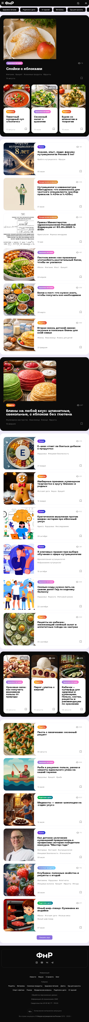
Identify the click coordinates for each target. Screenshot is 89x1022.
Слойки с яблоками (24, 69)
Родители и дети (29, 10)
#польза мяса (64, 915)
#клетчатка (64, 880)
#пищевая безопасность (58, 454)
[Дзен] (36, 963)
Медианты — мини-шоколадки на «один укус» (59, 804)
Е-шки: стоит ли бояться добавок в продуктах (59, 447)
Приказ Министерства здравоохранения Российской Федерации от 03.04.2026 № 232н (56, 226)
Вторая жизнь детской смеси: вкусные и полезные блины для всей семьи (57, 330)
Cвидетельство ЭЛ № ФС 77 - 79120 (44, 1003)
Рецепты (10, 111)
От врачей (45, 10)
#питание (10, 74)
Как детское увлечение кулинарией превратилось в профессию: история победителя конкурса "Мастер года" (58, 841)
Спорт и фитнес (18, 990)
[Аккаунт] (86, 3)
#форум (62, 159)
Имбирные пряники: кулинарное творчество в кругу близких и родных (58, 484)
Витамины (60, 10)
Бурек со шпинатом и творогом (69, 119)
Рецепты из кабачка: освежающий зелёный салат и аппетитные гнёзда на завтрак (57, 624)
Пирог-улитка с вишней (44, 688)
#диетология (43, 234)
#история (52, 850)
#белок (40, 267)
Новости (33, 977)
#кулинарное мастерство (17, 420)
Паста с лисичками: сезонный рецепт (57, 733)
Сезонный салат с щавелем (40, 119)
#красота (52, 597)
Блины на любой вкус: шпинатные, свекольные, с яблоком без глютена (39, 412)
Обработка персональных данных (44, 995)
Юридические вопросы (48, 182)
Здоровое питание (9, 10)
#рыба (59, 777)
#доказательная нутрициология (51, 559)
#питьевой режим (65, 597)
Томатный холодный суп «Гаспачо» (15, 119)
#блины (40, 338)
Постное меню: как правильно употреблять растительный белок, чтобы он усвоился (59, 260)
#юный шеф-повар (45, 919)
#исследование (62, 526)
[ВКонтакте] (47, 963)
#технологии (65, 853)
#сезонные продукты (33, 74)
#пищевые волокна (45, 884)
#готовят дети (43, 491)
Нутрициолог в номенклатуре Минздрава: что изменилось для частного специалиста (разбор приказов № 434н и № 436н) (58, 191)
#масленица (50, 338)
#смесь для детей (64, 338)
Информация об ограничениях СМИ (44, 999)
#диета (40, 526)
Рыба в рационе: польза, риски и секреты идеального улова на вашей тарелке (58, 769)
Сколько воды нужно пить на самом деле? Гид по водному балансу (56, 589)
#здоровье (42, 454)
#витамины (42, 880)
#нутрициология (65, 850)
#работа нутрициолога (47, 159)
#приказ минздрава (58, 234)
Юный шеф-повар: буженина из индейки (58, 909)
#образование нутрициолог (49, 562)
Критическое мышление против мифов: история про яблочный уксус (57, 519)
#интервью (42, 850)
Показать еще (44, 937)
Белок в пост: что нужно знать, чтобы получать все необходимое (59, 294)
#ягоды (76, 884)
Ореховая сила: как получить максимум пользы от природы (16, 692)
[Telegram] (52, 963)
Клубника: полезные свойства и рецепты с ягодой (58, 874)
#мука (53, 491)
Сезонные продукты (46, 868)
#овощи (44, 420)
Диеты (63, 986)
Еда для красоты (76, 10)
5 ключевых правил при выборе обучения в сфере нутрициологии (59, 553)
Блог (57, 977)
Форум (40, 977)
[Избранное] (81, 78)
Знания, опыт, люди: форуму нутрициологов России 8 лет (56, 153)
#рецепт (18, 74)
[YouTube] (42, 963)
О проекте (50, 977)
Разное (41, 147)
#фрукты (47, 74)
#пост (56, 267)
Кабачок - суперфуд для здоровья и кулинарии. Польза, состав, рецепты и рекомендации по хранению (72, 695)
